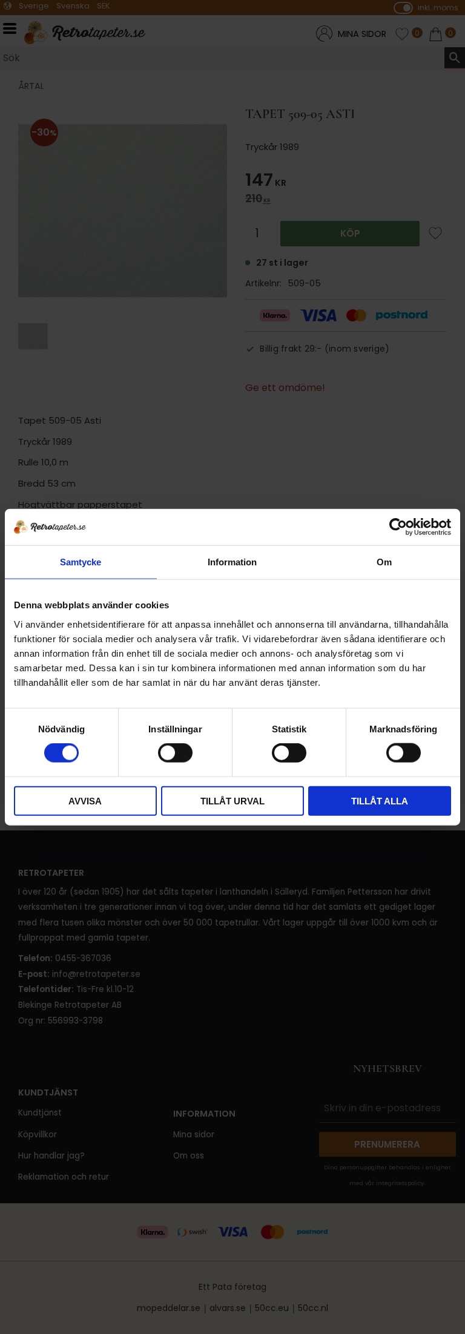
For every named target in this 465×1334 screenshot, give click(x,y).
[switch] (175, 753)
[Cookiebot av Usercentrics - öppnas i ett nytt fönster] (398, 527)
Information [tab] (232, 562)
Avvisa (85, 800)
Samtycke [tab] (80, 562)
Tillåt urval (232, 800)
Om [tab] (384, 562)
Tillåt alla (379, 800)
